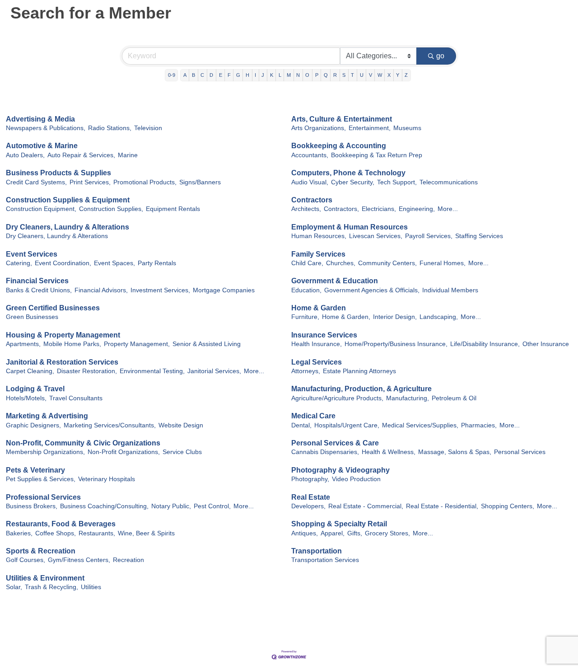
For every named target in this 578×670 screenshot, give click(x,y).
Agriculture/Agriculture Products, (337, 398)
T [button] (352, 75)
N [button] (298, 75)
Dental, (301, 425)
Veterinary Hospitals (106, 479)
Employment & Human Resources (349, 227)
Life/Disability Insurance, (485, 344)
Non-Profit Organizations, (124, 452)
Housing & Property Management (63, 335)
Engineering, (417, 209)
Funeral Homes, (443, 263)
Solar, (14, 587)
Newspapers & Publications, (45, 128)
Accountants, (309, 155)
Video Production (356, 479)
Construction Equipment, (41, 209)
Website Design (180, 425)
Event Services (31, 254)
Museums (407, 128)
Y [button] (397, 75)
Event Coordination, (63, 263)
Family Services (318, 254)
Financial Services (37, 281)
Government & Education (334, 281)
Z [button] (406, 75)
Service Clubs (182, 452)
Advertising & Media (40, 119)
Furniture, (305, 317)
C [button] (202, 75)
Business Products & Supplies (58, 173)
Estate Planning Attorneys (359, 371)
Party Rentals (157, 263)
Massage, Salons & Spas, (454, 452)
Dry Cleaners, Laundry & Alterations (67, 227)
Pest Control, (212, 506)
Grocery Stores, (387, 533)
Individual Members (450, 290)
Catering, (19, 263)
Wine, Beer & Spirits (146, 533)
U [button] (362, 75)
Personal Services (519, 452)
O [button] (307, 75)
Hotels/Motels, (26, 398)
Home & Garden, (346, 317)
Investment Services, (160, 290)
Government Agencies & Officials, (372, 290)
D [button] (211, 75)
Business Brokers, (31, 506)
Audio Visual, (309, 182)
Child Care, (307, 263)
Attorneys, (305, 371)
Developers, (308, 506)
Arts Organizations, (318, 128)
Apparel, (333, 533)
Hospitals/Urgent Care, (346, 425)
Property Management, (137, 344)
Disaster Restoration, (87, 371)
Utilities (91, 587)
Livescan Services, (375, 236)
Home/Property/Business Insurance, (396, 344)
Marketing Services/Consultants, (110, 425)
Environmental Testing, (152, 371)
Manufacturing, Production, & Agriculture (361, 389)
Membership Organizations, (45, 452)
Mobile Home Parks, (72, 344)
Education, (306, 290)
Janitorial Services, (214, 371)
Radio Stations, (109, 128)
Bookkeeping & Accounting (338, 146)
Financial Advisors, (101, 290)
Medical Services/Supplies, (420, 425)
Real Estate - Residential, (442, 506)
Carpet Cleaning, (30, 371)
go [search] (440, 56)
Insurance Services (324, 335)
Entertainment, (370, 128)
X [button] (389, 75)
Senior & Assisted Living (206, 344)
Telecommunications (449, 182)
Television (148, 128)
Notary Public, (171, 506)
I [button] (255, 75)
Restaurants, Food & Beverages (61, 524)
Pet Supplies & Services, (40, 479)
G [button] (238, 75)
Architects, (306, 209)
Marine (128, 155)
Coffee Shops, (55, 533)
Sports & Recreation (40, 551)
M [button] (289, 75)
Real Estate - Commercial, (365, 506)
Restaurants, (97, 533)
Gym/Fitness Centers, (79, 560)
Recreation (128, 560)
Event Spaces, (114, 263)
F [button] (229, 75)
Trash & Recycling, (51, 587)
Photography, (310, 479)
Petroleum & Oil (454, 398)
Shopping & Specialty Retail (339, 524)
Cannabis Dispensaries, (325, 452)
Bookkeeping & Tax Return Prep (376, 155)
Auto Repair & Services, (81, 155)
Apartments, (23, 344)
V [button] (370, 75)
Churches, (340, 263)
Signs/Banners (200, 182)
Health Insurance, (316, 344)
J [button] (262, 75)
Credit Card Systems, (36, 182)
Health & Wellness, (388, 452)
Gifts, (354, 533)
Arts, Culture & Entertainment (341, 119)
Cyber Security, (352, 182)
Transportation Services (325, 560)
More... (448, 209)
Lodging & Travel (35, 389)
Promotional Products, (145, 182)
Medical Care (313, 416)
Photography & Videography (340, 470)
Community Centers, (387, 263)
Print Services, (90, 182)
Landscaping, (439, 317)
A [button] (184, 75)
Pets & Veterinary (35, 470)
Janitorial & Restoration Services (62, 362)
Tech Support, (397, 182)
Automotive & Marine (42, 146)
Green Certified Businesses (53, 308)
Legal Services (316, 362)
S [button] (343, 75)
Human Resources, (318, 236)
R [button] (335, 75)
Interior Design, (395, 317)
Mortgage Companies (224, 290)
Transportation (316, 551)
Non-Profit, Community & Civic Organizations (83, 443)
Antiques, (304, 533)
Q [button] (326, 75)
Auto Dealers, (25, 155)
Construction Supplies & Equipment (68, 200)
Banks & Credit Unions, (39, 290)
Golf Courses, (25, 560)
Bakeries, (19, 533)
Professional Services (43, 497)
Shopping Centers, (507, 506)
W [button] (380, 75)
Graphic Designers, (33, 425)
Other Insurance (545, 344)
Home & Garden (318, 308)
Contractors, (341, 209)
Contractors (311, 200)
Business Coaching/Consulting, (104, 506)
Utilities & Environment (45, 578)
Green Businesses (32, 317)
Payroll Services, (428, 236)
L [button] (280, 75)
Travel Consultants (76, 398)
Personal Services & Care (335, 443)
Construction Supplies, (111, 209)
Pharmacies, (479, 425)
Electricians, (379, 209)
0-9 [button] (171, 75)
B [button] (193, 75)
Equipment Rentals (173, 209)
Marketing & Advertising (47, 416)
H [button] (247, 75)
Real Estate (310, 497)
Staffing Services (479, 236)
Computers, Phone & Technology (348, 173)
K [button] (271, 75)
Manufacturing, (407, 398)
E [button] (220, 75)
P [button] (316, 75)
